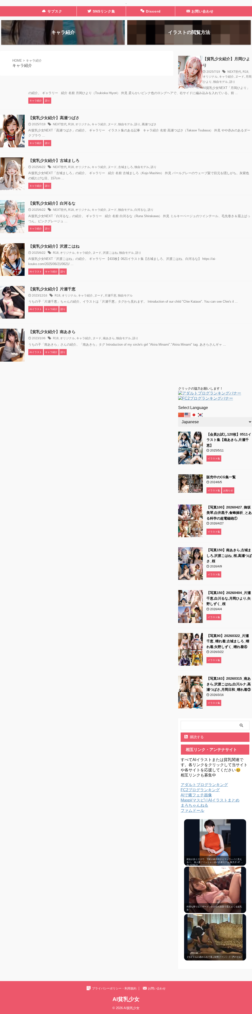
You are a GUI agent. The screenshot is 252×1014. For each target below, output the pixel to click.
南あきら (109, 338)
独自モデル (220, 82)
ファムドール (192, 810)
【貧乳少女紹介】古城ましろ (53, 160)
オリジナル (210, 76)
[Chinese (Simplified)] (181, 414)
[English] (188, 414)
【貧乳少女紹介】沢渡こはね (53, 246)
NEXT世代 (234, 71)
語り (232, 82)
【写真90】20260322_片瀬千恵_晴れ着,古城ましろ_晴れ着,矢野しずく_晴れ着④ (227, 641)
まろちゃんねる (194, 805)
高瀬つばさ (149, 124)
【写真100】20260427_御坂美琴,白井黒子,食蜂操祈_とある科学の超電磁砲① (229, 512)
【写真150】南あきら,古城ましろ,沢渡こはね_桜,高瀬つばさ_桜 (229, 555)
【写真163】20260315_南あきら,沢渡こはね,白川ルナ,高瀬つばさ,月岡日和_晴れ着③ (228, 683)
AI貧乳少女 (126, 999)
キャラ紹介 (226, 76)
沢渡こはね (110, 252)
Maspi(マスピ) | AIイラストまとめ (210, 800)
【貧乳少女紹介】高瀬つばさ (53, 118)
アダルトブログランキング (204, 785)
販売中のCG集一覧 (221, 477)
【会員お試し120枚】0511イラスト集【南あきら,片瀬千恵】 (228, 439)
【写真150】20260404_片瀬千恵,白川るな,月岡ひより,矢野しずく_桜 (228, 598)
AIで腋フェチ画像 (196, 795)
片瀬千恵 (110, 295)
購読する (196, 737)
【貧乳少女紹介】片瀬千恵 (52, 289)
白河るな (140, 209)
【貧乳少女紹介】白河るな (52, 203)
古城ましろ (125, 167)
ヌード (239, 76)
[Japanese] (194, 414)
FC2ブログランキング (200, 790)
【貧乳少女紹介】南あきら (52, 332)
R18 (245, 71)
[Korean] (200, 414)
